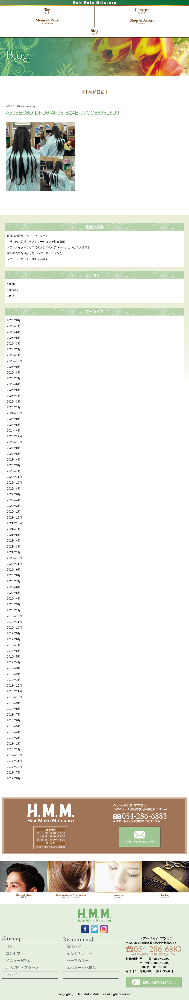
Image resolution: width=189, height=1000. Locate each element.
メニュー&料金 (18, 960)
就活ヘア (74, 946)
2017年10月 (14, 766)
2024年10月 (14, 413)
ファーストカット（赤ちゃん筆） (27, 259)
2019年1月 (14, 679)
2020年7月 (14, 581)
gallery (11, 284)
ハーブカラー (78, 960)
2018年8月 (14, 708)
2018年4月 (14, 732)
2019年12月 (14, 616)
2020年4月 (14, 598)
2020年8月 (14, 575)
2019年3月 (14, 668)
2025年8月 (14, 372)
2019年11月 (14, 621)
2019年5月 (14, 656)
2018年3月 (14, 737)
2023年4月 (14, 459)
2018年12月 (14, 685)
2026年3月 (14, 343)
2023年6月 (14, 453)
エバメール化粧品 (81, 968)
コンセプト (15, 953)
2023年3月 (14, 465)
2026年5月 (14, 337)
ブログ (11, 975)
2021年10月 (14, 523)
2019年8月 (14, 639)
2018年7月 (14, 714)
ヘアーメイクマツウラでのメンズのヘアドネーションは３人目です (48, 247)
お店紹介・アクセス (22, 968)
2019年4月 (14, 662)
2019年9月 (14, 633)
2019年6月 (14, 650)
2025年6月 (14, 384)
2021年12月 (14, 517)
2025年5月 (14, 389)
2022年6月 (14, 494)
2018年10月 (14, 697)
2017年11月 (14, 760)
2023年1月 (14, 471)
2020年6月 (14, 587)
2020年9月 (14, 569)
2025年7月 (14, 378)
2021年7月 (14, 529)
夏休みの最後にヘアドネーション (27, 236)
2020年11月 (14, 563)
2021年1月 (14, 552)
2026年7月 (14, 326)
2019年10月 (14, 627)
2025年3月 (14, 401)
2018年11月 (14, 691)
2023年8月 (14, 447)
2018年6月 (14, 720)
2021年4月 (14, 540)
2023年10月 (14, 442)
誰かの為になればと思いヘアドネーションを (34, 253)
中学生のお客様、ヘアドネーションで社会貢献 (36, 241)
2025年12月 (14, 361)
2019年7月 (14, 645)
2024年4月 (14, 430)
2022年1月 (14, 511)
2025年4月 (14, 395)
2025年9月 (14, 366)
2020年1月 (14, 610)
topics (10, 295)
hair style (12, 289)
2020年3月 (14, 604)
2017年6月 (14, 778)
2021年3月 (14, 546)
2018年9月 (14, 703)
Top (9, 946)
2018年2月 (14, 743)
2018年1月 (14, 749)
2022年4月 (14, 500)
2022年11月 (14, 476)
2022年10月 (14, 482)
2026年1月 (14, 355)
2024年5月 (14, 424)
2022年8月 (14, 488)
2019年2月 (14, 674)
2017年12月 (14, 755)
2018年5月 (14, 726)
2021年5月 (14, 534)
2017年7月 (14, 772)
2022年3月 (14, 505)
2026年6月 (14, 332)
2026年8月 (14, 320)
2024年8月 (14, 418)
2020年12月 (14, 558)
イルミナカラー (79, 953)
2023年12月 (14, 436)
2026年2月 (14, 349)
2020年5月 (14, 592)
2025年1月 (14, 407)
